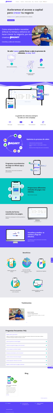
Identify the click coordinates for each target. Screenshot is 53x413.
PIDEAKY (49, 367)
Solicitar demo (11, 20)
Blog (33, 1)
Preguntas (40, 1)
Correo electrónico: (25, 403)
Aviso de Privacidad (9, 409)
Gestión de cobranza (28, 1)
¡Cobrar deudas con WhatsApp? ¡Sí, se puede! (11, 386)
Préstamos (22, 1)
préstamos (13, 16)
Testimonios (36, 1)
